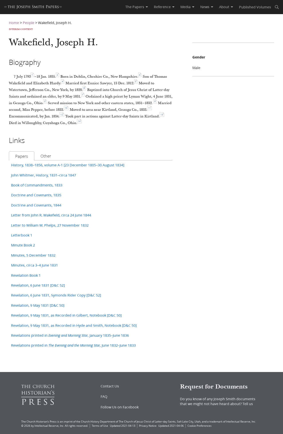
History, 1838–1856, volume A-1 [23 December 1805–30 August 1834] (67, 164)
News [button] (204, 6)
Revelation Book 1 (26, 275)
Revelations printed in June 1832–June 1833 (73, 345)
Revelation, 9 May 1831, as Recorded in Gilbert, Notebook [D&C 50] (66, 315)
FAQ (104, 396)
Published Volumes (255, 6)
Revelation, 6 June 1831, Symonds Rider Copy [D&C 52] (56, 295)
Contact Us (110, 386)
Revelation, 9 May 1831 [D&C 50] (37, 305)
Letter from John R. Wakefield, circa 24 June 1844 (51, 215)
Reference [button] (162, 6)
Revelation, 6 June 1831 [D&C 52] (38, 285)
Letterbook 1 (21, 235)
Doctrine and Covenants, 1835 (36, 194)
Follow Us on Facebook (120, 407)
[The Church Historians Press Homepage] (37, 403)
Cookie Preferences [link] (199, 426)
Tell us (248, 403)
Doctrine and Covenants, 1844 (36, 205)
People (28, 22)
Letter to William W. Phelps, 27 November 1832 (50, 225)
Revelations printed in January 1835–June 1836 (70, 335)
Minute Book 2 (23, 245)
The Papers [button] (134, 6)
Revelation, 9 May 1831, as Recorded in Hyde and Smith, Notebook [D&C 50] (74, 325)
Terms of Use (100, 426)
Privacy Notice (148, 426)
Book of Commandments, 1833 (36, 185)
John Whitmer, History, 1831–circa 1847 (43, 175)
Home (14, 22)
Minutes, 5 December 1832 (33, 255)
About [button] (224, 6)
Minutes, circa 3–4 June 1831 (34, 265)
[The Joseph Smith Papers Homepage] (33, 7)
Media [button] (185, 6)
